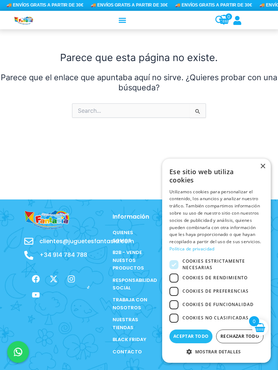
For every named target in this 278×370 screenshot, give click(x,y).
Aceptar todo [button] (191, 336)
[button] (123, 20)
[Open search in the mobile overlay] (215, 20)
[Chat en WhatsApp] (18, 352)
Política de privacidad (192, 249)
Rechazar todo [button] (239, 336)
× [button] (262, 166)
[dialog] (216, 261)
